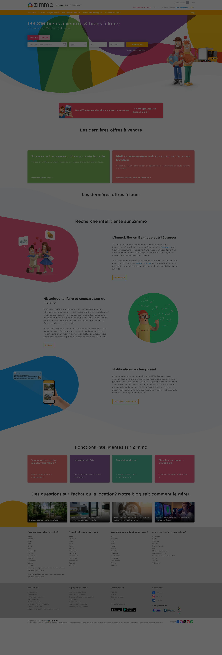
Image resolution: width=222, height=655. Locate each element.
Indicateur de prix (113, 13)
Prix (92, 45)
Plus (156, 8)
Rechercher (137, 44)
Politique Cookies (51, 623)
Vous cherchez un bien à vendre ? (42, 532)
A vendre (31, 13)
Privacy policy (63, 623)
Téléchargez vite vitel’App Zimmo (144, 110)
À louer (44, 37)
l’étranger (165, 247)
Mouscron (31, 558)
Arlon (29, 536)
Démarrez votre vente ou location (133, 178)
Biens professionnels (71, 13)
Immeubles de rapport (92, 13)
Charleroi (30, 553)
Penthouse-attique (159, 553)
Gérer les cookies (75, 623)
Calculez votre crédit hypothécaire (126, 475)
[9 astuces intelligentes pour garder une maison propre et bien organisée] (132, 511)
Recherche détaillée (136, 50)
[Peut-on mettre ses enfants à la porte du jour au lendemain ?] (175, 512)
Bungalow (156, 536)
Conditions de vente (89, 623)
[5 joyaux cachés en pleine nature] (47, 511)
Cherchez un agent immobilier (173, 474)
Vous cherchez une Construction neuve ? (129, 532)
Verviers (30, 565)
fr (192, 3)
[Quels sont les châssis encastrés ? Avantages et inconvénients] (90, 512)
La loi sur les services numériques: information (113, 623)
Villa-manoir (156, 563)
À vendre (33, 37)
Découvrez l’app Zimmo (125, 401)
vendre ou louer (143, 263)
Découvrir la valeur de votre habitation (87, 475)
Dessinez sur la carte (41, 178)
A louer (41, 13)
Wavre (29, 548)
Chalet (154, 539)
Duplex (155, 544)
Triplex (155, 561)
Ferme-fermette (158, 546)
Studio (154, 558)
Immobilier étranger (73, 5)
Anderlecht (31, 551)
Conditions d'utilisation (35, 623)
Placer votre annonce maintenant (41, 475)
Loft (153, 548)
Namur (30, 546)
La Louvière (31, 556)
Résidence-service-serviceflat (163, 556)
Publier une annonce (142, 8)
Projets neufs (53, 13)
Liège (29, 541)
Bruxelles (30, 539)
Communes (134, 623)
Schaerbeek (31, 561)
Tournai (30, 563)
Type (72, 45)
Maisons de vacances (160, 551)
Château (155, 541)
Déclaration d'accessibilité (148, 623)
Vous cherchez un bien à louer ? (83, 532)
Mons (29, 544)
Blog (192, 13)
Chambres (114, 45)
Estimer (48, 345)
